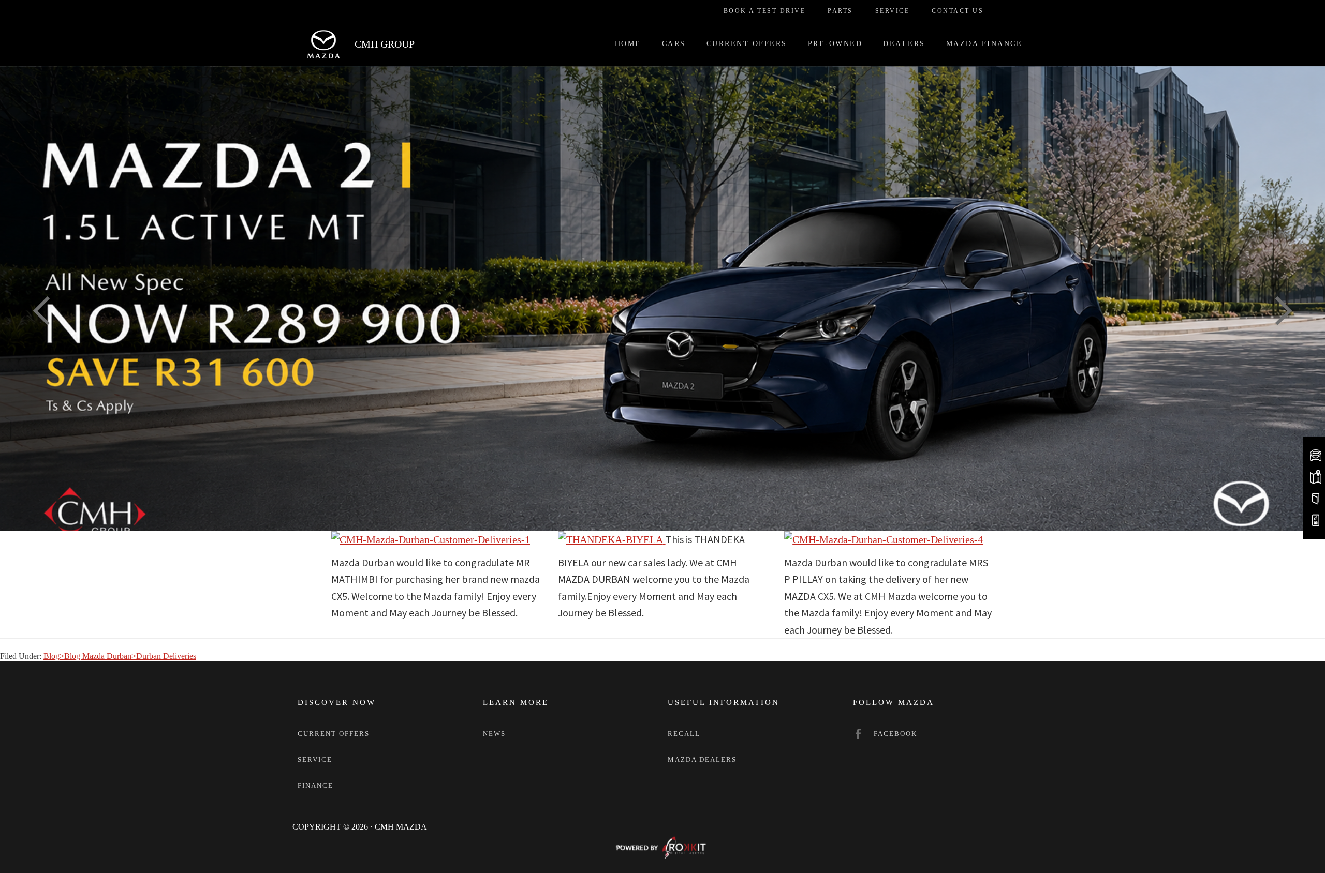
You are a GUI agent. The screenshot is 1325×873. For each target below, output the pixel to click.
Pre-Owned (835, 44)
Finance (315, 785)
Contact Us (957, 10)
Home (628, 44)
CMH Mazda (323, 43)
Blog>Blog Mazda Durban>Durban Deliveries (119, 656)
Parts (840, 10)
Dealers (904, 44)
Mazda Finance (984, 44)
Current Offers (746, 44)
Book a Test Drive (765, 10)
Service (892, 10)
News (494, 733)
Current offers (334, 733)
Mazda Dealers (702, 759)
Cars (674, 44)
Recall (684, 733)
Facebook (895, 733)
